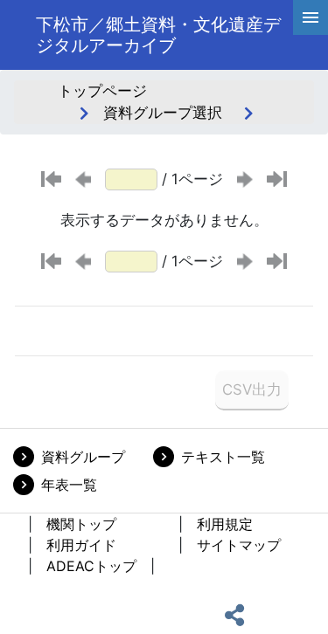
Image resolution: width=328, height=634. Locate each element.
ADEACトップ (91, 566)
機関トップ (81, 524)
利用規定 (225, 524)
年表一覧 (69, 484)
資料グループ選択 (162, 112)
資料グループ (83, 456)
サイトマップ (239, 545)
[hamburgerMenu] (310, 17)
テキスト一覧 (223, 456)
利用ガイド (81, 545)
